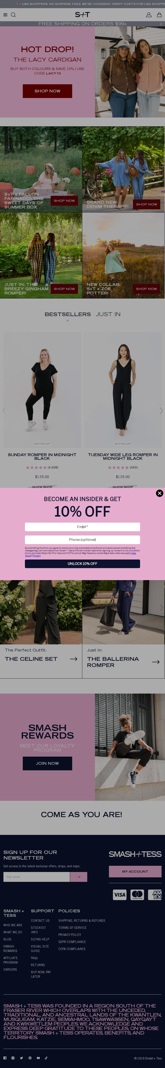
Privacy (37, 555)
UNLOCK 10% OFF (82, 564)
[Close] (159, 493)
